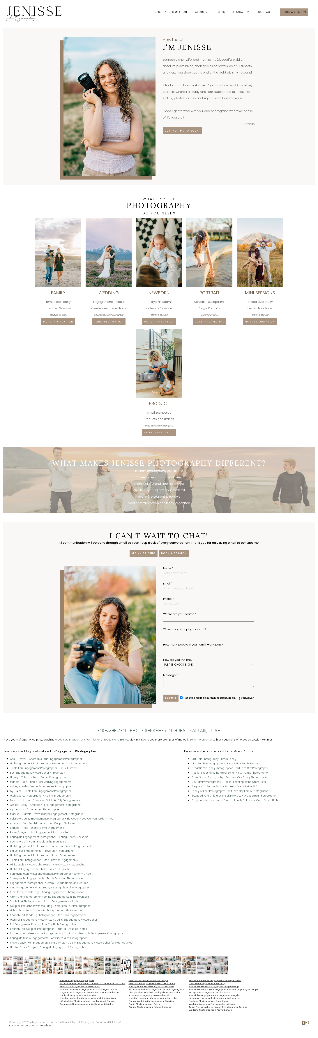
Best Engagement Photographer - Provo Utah (37, 773)
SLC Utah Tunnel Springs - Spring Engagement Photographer (47, 892)
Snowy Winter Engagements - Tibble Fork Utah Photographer (47, 878)
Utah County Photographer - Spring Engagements (40, 795)
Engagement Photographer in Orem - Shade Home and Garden (49, 883)
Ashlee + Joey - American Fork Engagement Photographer (46, 805)
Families (92, 739)
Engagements (77, 739)
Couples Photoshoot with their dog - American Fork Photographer (50, 906)
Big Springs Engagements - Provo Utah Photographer (42, 851)
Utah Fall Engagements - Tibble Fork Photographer (40, 869)
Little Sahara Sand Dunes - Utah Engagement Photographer (46, 910)
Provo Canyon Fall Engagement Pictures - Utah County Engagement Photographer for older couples (71, 942)
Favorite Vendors (19, 1025)
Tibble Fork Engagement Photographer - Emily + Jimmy (43, 768)
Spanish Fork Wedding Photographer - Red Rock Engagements (48, 915)
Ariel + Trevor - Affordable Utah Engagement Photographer (46, 759)
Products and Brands (115, 739)
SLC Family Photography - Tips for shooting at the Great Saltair (229, 782)
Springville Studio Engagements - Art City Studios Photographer (48, 938)
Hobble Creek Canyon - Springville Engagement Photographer (48, 947)
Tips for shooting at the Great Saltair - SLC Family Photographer (230, 773)
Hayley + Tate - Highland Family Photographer (38, 777)
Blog (221, 12)
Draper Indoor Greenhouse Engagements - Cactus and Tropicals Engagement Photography (66, 933)
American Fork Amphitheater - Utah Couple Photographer (45, 823)
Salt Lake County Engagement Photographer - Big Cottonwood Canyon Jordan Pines (61, 818)
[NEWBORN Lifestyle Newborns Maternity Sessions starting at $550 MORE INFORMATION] (159, 220)
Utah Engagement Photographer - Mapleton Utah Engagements (49, 763)
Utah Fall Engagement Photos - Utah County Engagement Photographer (53, 920)
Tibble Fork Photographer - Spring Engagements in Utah (44, 901)
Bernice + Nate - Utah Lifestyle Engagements (37, 828)
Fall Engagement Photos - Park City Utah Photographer (43, 924)
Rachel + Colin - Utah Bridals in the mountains (38, 841)
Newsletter (46, 1025)
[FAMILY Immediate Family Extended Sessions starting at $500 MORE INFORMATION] (58, 220)
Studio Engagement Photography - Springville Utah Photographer (49, 887)
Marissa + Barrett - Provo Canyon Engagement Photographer (47, 814)
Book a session (294, 12)
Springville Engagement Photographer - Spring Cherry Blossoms (49, 837)
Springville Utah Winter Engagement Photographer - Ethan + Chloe (50, 874)
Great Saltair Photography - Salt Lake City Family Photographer (230, 777)
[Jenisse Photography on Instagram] (307, 1023)
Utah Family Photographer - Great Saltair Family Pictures (226, 763)
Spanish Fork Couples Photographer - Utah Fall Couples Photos (48, 929)
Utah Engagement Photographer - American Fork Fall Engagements (51, 846)
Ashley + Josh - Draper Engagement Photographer (41, 786)
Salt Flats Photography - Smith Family (214, 759)
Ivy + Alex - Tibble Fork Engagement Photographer (40, 791)
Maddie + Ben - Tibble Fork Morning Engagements (40, 782)
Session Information (171, 12)
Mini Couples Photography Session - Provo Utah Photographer (47, 864)
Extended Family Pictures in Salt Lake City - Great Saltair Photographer (234, 795)
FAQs (35, 1025)
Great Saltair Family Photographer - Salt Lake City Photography (230, 768)
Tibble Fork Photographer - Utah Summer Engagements (44, 860)
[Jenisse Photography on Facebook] (303, 1023)
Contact (265, 12)
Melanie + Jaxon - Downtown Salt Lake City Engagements (45, 800)
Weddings (61, 739)
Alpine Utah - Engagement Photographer (35, 809)
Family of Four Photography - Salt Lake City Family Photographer (230, 791)
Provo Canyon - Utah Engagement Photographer (39, 832)
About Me (202, 12)
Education (241, 12)
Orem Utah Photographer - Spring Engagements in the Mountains (49, 897)
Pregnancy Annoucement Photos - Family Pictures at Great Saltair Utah (235, 800)
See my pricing (143, 553)
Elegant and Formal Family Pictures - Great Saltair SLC (224, 786)
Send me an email (201, 739)
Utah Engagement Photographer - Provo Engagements (43, 855)
